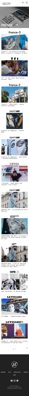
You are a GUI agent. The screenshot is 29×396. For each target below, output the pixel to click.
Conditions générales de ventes (14, 388)
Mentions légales (14, 385)
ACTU (9, 372)
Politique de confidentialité (14, 387)
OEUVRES (3, 372)
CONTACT (26, 372)
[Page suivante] (27, 349)
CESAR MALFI (17, 372)
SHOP (14, 375)
